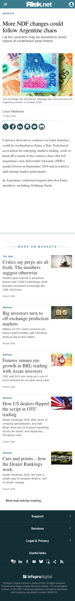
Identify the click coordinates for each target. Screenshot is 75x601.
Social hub (54, 561)
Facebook (27, 561)
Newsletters (34, 561)
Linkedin (20, 561)
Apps (48, 561)
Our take (8, 256)
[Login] (71, 4)
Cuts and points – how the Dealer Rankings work (24, 464)
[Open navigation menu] (3, 4)
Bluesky (41, 561)
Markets (8, 13)
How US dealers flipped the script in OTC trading (25, 409)
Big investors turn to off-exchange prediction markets (25, 318)
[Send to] (34, 127)
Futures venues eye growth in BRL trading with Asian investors (24, 365)
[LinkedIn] (20, 127)
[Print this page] (42, 127)
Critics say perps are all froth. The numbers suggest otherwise (25, 267)
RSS (61, 561)
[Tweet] (5, 127)
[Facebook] (13, 127)
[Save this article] (27, 127)
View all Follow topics (13, 561)
